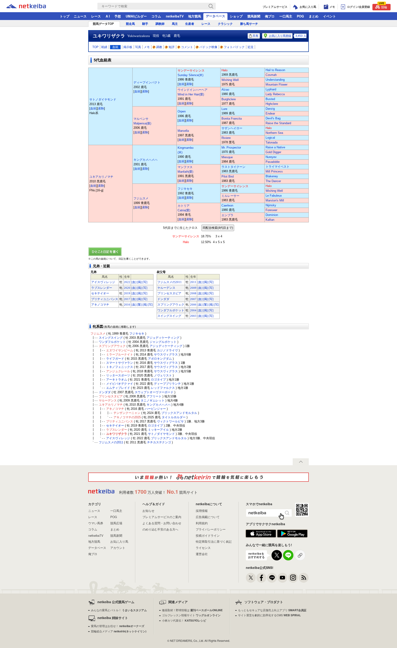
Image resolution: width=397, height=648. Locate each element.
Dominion (272, 215)
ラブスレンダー (101, 288)
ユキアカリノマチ (101, 176)
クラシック (225, 24)
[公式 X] (251, 578)
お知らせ (148, 510)
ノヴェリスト (163, 375)
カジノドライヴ (167, 350)
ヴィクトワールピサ (170, 421)
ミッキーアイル (158, 429)
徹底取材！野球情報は (192, 610)
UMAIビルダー (136, 16)
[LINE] (272, 578)
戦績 (104, 47)
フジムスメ (140, 198)
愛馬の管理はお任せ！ (117, 626)
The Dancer (273, 181)
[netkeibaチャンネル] (282, 578)
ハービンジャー (155, 408)
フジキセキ (185, 188)
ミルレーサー (230, 196)
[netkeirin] (198, 477)
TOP (95, 47)
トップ (64, 16)
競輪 (383, 6)
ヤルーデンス (166, 288)
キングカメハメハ (145, 159)
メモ (147, 47)
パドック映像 (208, 47)
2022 (127, 282)
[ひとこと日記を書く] (198, 251)
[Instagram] (293, 578)
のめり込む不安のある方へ (160, 529)
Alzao (225, 89)
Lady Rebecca (275, 94)
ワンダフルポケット (170, 310)
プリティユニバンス (104, 299)
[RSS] (304, 578)
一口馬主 (285, 16)
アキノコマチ (100, 304)
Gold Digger (273, 152)
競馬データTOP (103, 24)
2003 (193, 316)
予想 (117, 16)
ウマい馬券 (95, 523)
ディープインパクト (146, 82)
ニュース (80, 16)
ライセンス (203, 547)
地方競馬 (194, 16)
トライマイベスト (277, 166)
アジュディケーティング (163, 337)
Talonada (272, 142)
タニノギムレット (152, 400)
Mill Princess (274, 171)
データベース (215, 16)
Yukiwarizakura (138, 36)
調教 (159, 47)
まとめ (313, 16)
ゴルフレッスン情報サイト (191, 615)
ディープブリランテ (167, 383)
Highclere (272, 104)
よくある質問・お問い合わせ (161, 523)
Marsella (183, 130)
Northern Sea (274, 133)
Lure (224, 109)
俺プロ (270, 16)
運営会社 (202, 554)
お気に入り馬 (119, 541)
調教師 (160, 24)
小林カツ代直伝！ (184, 620)
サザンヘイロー (231, 128)
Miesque (227, 157)
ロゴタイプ (158, 379)
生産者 (189, 24)
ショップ (236, 16)
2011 (193, 282)
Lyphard (271, 89)
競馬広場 (116, 523)
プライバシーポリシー (211, 529)
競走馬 (130, 24)
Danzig (270, 108)
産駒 (101, 108)
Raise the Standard (278, 123)
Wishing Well (230, 80)
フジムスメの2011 (169, 282)
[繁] (139, 304)
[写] (144, 282)
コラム (156, 16)
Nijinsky (271, 205)
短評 (172, 47)
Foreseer (271, 210)
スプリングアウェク (170, 304)
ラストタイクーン (233, 167)
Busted (270, 99)
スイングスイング (169, 316)
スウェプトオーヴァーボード (154, 392)
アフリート (154, 396)
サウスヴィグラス (166, 354)
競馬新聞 (253, 16)
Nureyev (271, 157)
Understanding (275, 79)
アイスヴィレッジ (103, 282)
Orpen (182, 111)
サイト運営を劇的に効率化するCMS (269, 615)
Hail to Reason (275, 70)
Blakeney (272, 176)
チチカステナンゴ (159, 442)
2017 (127, 299)
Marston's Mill (275, 200)
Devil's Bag (273, 118)
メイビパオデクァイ (119, 383)
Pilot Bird (227, 176)
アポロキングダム (160, 358)
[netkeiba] (31, 6)
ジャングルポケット (163, 342)
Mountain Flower (276, 84)
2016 (127, 304)
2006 (193, 304)
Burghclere (228, 99)
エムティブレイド (118, 388)
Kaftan (270, 219)
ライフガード (115, 358)
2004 (193, 310)
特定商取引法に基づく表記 (214, 541)
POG (300, 16)
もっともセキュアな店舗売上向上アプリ (272, 610)
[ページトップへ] (301, 461)
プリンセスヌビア (169, 293)
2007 (193, 299)
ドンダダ (163, 299)
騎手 (145, 24)
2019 (127, 293)
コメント (187, 47)
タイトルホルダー (174, 417)
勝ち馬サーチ (249, 24)
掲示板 (127, 47)
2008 (193, 293)
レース (96, 16)
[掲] (139, 282)
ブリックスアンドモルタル (179, 413)
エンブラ (227, 215)
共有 (255, 35)
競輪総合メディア (118, 631)
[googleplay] (292, 534)
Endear (270, 113)
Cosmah (271, 75)
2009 (193, 288)
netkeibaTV (175, 16)
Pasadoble (273, 161)
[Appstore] (261, 534)
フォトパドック (234, 47)
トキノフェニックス (119, 367)
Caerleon (227, 205)
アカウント (117, 547)
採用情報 (202, 510)
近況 (250, 47)
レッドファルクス (163, 388)
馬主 (175, 24)
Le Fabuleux (274, 195)
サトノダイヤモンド (102, 99)
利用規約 (202, 523)
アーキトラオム (116, 379)
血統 (115, 47)
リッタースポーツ (118, 375)
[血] (133, 282)
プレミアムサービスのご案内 (161, 517)
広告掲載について (208, 517)
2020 (127, 288)
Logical (270, 137)
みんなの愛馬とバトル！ (119, 610)
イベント (329, 16)
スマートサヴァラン (119, 362)
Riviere (226, 138)
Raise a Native (275, 147)
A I (108, 16)
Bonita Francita (231, 118)
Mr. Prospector (231, 147)
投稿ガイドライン (208, 535)
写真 (138, 47)
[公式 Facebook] (261, 578)
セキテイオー (100, 293)
